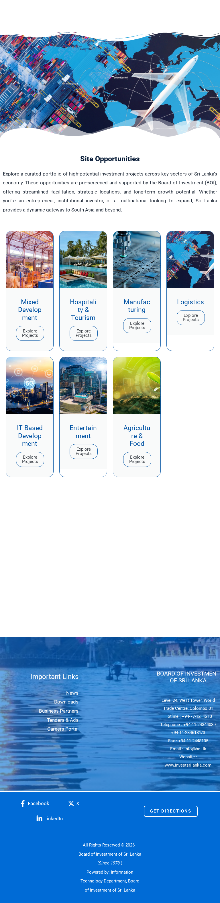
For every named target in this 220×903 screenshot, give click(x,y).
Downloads (66, 702)
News (72, 693)
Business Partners (58, 711)
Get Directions (170, 811)
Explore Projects (30, 333)
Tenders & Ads (62, 720)
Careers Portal (62, 729)
